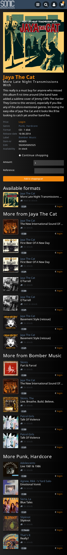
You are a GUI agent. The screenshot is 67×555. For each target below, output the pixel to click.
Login (22, 121)
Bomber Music (27, 137)
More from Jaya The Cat (30, 214)
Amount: (7, 161)
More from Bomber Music (32, 355)
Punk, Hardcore (28, 125)
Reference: (9, 170)
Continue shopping (34, 155)
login (60, 206)
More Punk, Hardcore (27, 456)
